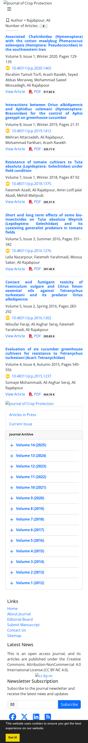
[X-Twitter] (24, 718)
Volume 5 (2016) (30, 540)
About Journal (19, 613)
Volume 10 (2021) (31, 487)
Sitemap (14, 635)
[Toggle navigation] (43, 9)
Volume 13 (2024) (31, 455)
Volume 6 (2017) (30, 529)
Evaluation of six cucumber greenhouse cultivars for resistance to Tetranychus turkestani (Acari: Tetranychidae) (44, 353)
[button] (45, 728)
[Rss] (47, 718)
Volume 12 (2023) (31, 466)
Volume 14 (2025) (31, 444)
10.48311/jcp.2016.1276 (31, 250)
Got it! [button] (12, 737)
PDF (44, 91)
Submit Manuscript (23, 624)
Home (12, 608)
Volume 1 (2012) (30, 582)
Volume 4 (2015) (30, 551)
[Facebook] (12, 718)
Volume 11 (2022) (31, 476)
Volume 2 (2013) (30, 572)
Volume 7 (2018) (30, 519)
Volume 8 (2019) (30, 508)
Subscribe (69, 704)
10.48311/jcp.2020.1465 (31, 68)
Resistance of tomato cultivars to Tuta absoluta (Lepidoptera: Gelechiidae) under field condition (44, 166)
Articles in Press (22, 414)
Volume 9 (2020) (30, 497)
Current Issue (20, 423)
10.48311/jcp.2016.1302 (31, 317)
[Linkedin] (36, 718)
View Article (15, 91)
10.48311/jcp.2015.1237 (31, 376)
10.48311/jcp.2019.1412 (31, 130)
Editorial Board (20, 619)
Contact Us (16, 630)
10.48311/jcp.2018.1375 (31, 183)
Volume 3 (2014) (30, 561)
